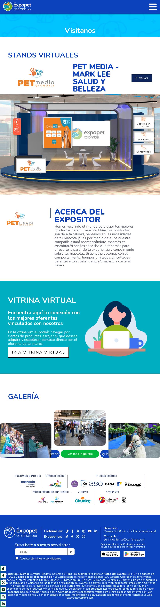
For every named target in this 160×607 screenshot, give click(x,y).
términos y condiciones (45, 558)
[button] (53, 454)
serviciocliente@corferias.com (124, 539)
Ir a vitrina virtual (38, 352)
